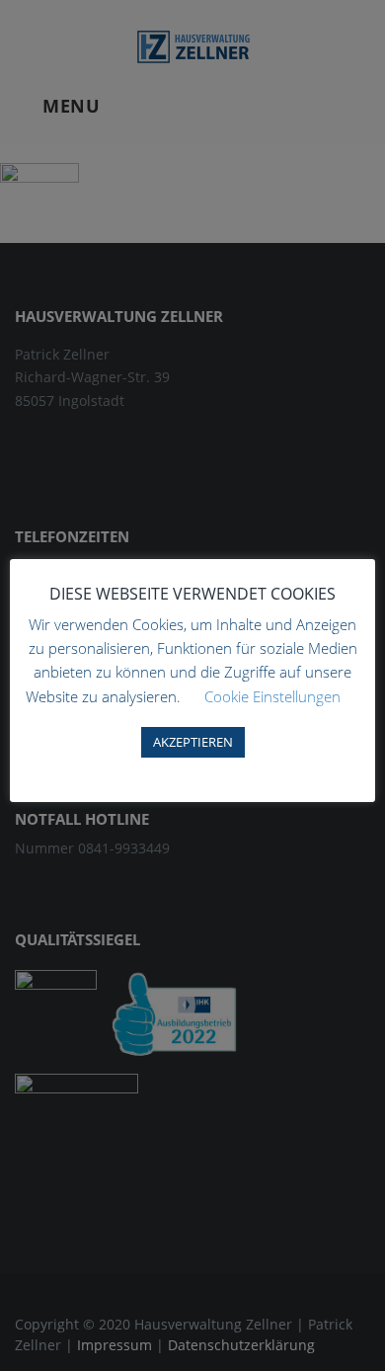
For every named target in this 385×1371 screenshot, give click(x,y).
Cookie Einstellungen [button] (272, 696)
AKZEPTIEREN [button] (193, 742)
